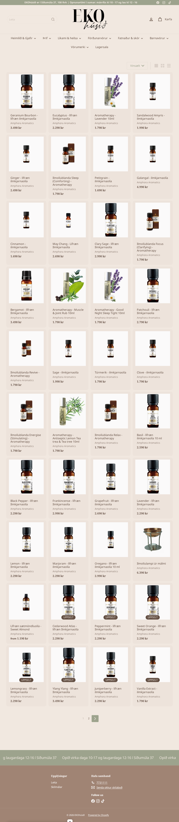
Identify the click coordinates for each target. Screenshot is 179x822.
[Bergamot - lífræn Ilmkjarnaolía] (26, 297)
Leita (54, 782)
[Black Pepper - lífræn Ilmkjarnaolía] (26, 488)
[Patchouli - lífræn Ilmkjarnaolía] (152, 297)
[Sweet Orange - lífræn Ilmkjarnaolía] (152, 613)
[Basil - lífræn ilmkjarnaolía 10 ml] (152, 422)
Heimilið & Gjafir (22, 38)
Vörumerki (78, 47)
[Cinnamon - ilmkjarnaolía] (26, 231)
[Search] (53, 19)
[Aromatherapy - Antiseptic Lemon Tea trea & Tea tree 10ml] (68, 424)
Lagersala (101, 47)
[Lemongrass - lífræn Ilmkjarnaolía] (26, 675)
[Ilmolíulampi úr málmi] (152, 549)
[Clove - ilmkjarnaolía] (152, 358)
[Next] (95, 718)
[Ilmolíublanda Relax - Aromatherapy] (110, 422)
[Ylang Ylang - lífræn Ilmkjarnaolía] (68, 675)
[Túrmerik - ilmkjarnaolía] (110, 358)
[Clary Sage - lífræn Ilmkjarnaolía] (110, 231)
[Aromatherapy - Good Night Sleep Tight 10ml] (110, 297)
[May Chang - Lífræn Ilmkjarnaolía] (68, 231)
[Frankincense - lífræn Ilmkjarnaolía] (68, 488)
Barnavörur (158, 38)
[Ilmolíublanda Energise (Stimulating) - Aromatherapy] (26, 424)
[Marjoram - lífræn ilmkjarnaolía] (68, 550)
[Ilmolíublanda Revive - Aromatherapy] (26, 359)
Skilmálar (56, 787)
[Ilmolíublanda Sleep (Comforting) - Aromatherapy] (68, 167)
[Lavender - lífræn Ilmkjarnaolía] (152, 488)
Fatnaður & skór (129, 38)
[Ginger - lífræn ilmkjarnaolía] (26, 165)
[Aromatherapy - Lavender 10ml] (110, 102)
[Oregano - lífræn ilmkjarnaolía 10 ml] (110, 550)
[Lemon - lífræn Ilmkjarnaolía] (26, 550)
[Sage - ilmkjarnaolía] (68, 358)
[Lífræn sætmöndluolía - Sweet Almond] (26, 613)
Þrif (45, 38)
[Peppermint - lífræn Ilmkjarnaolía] (110, 613)
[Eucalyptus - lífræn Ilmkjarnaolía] (68, 102)
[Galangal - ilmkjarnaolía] (152, 163)
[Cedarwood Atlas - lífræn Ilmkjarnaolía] (68, 613)
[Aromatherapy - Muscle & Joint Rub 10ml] (68, 297)
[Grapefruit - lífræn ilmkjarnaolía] (110, 488)
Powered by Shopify (98, 815)
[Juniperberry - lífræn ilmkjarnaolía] (110, 675)
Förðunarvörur (98, 38)
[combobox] (32, 19)
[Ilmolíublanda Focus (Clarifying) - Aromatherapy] (152, 233)
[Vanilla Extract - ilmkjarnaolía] (152, 675)
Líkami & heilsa (68, 38)
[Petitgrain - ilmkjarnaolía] (110, 165)
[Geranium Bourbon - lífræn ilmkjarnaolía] (26, 102)
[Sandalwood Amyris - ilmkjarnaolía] (152, 102)
